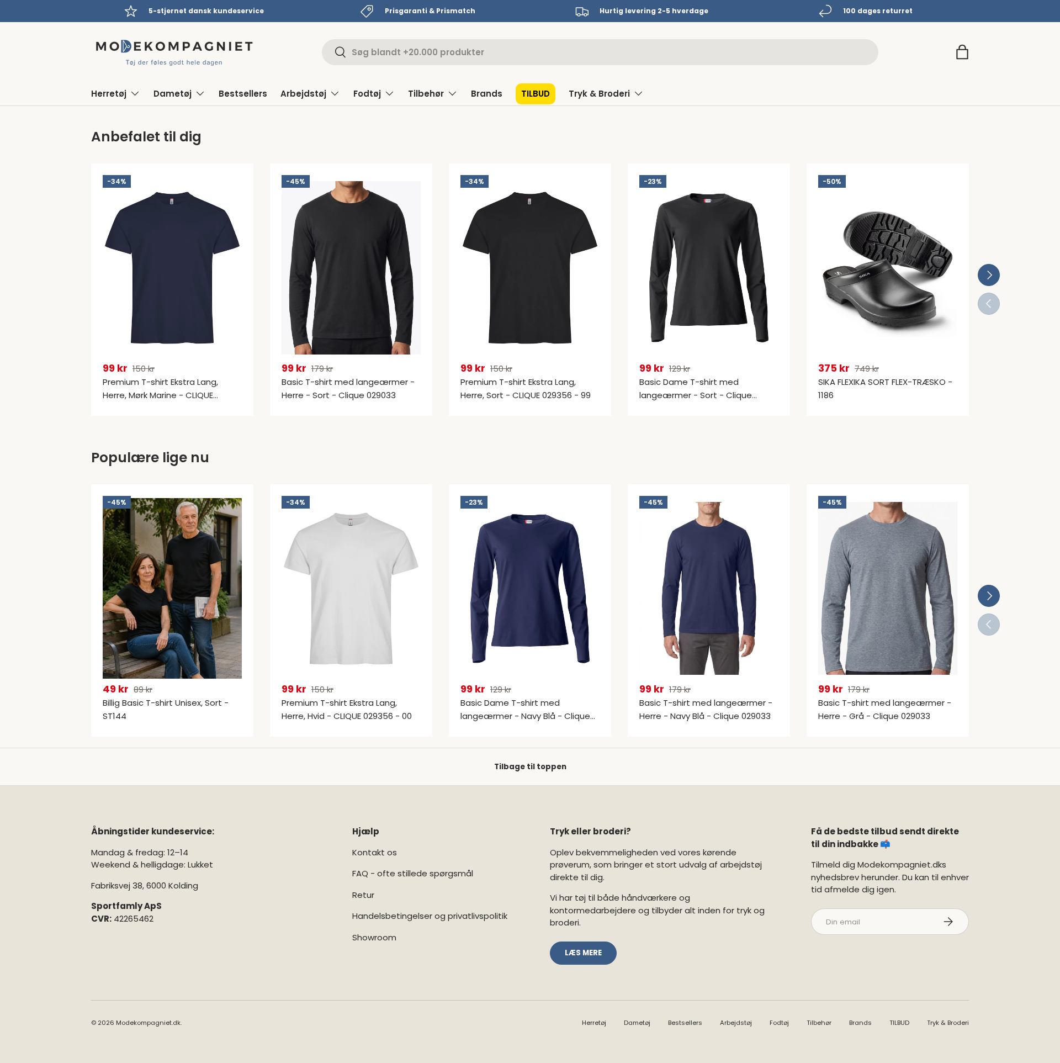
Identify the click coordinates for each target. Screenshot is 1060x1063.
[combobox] (600, 52)
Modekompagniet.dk (148, 1022)
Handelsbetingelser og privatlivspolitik (429, 916)
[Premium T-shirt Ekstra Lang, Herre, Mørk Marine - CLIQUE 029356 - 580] (172, 268)
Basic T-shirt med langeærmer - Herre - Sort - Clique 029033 (348, 388)
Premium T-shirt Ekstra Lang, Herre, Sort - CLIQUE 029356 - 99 (525, 388)
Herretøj (108, 93)
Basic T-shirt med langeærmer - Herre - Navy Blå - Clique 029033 (705, 709)
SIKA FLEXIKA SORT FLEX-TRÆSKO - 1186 (885, 388)
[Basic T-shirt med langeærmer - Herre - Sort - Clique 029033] (351, 268)
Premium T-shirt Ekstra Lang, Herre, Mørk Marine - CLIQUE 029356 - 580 (160, 395)
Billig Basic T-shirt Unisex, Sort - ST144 (166, 709)
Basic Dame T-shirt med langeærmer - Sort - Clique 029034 (695, 395)
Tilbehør (426, 93)
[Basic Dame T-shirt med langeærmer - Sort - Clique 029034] (708, 268)
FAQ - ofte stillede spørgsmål (412, 873)
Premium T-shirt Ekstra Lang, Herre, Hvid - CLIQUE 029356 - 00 (347, 709)
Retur (363, 895)
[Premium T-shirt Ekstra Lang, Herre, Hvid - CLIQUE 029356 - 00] (351, 588)
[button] (962, 52)
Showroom (374, 937)
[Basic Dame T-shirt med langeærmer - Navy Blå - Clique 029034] (530, 588)
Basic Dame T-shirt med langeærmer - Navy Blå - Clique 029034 (525, 716)
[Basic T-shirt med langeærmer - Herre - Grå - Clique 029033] (887, 588)
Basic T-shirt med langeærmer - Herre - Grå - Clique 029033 (884, 709)
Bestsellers (243, 93)
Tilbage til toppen (530, 766)
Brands (486, 93)
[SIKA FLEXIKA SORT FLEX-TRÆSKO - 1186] (887, 268)
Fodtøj (367, 93)
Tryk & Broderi (599, 93)
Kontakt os (374, 852)
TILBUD (535, 93)
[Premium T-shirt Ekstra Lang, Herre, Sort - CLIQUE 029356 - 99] (530, 268)
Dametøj (172, 93)
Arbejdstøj (303, 93)
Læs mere (583, 953)
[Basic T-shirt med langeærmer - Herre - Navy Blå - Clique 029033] (708, 588)
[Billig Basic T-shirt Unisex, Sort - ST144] (172, 588)
